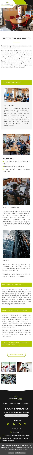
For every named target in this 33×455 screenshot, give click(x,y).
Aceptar (11, 453)
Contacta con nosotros (16, 354)
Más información (20, 453)
